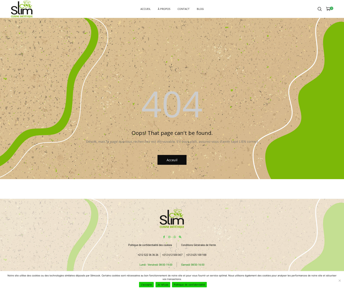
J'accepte (146, 284)
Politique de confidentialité (189, 284)
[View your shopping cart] (328, 9)
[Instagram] (169, 237)
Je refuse (162, 284)
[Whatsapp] (175, 237)
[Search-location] (180, 237)
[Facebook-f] (164, 237)
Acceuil (172, 160)
